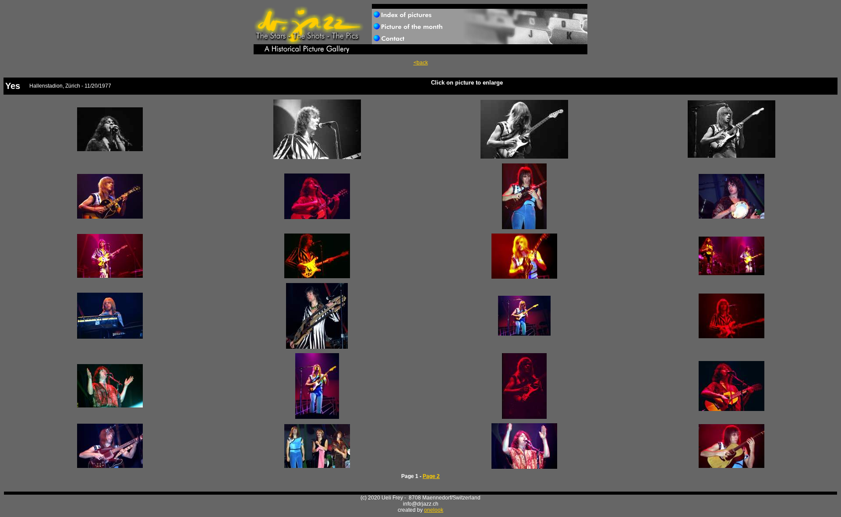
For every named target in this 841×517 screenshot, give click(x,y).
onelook (433, 510)
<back (420, 63)
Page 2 (431, 476)
